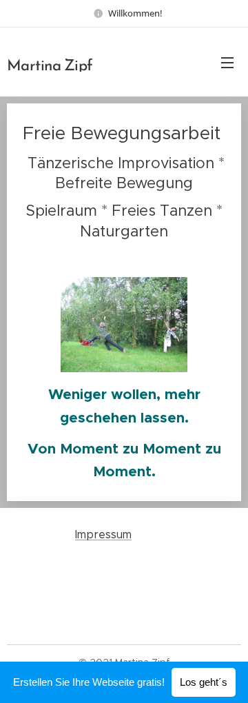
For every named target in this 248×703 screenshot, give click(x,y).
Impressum (103, 534)
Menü (227, 62)
